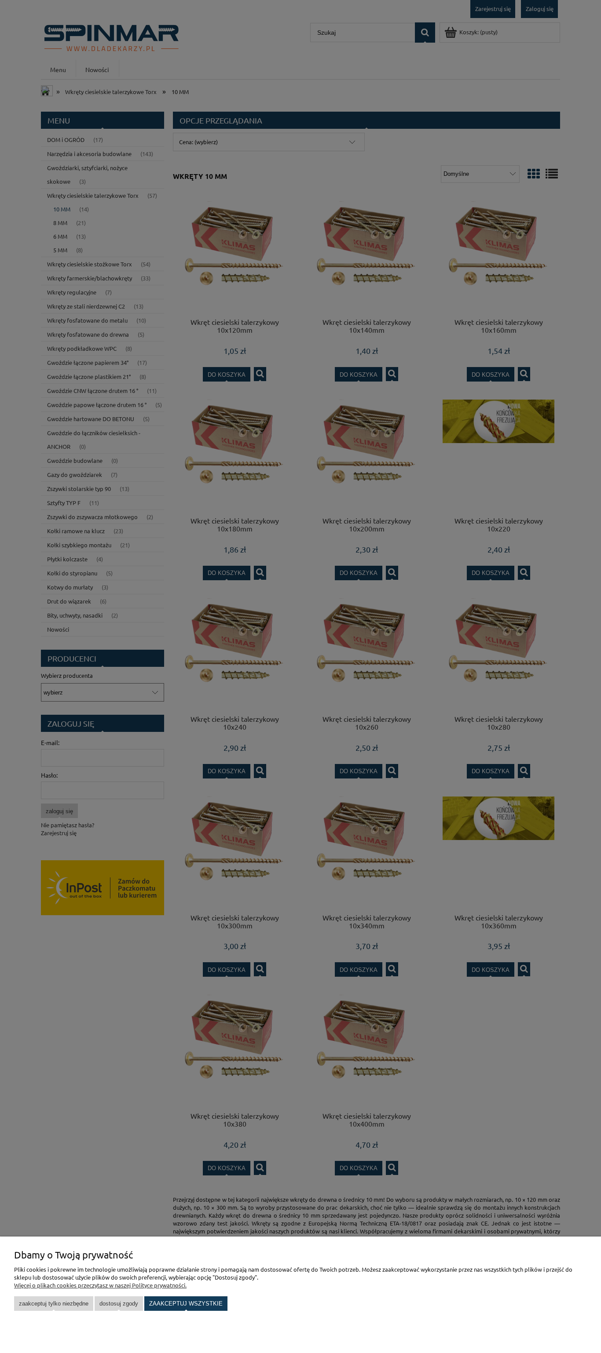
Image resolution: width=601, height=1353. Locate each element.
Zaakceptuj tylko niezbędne (53, 1303)
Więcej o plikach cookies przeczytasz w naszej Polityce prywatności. (100, 1285)
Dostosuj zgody (118, 1303)
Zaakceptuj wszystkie (186, 1303)
